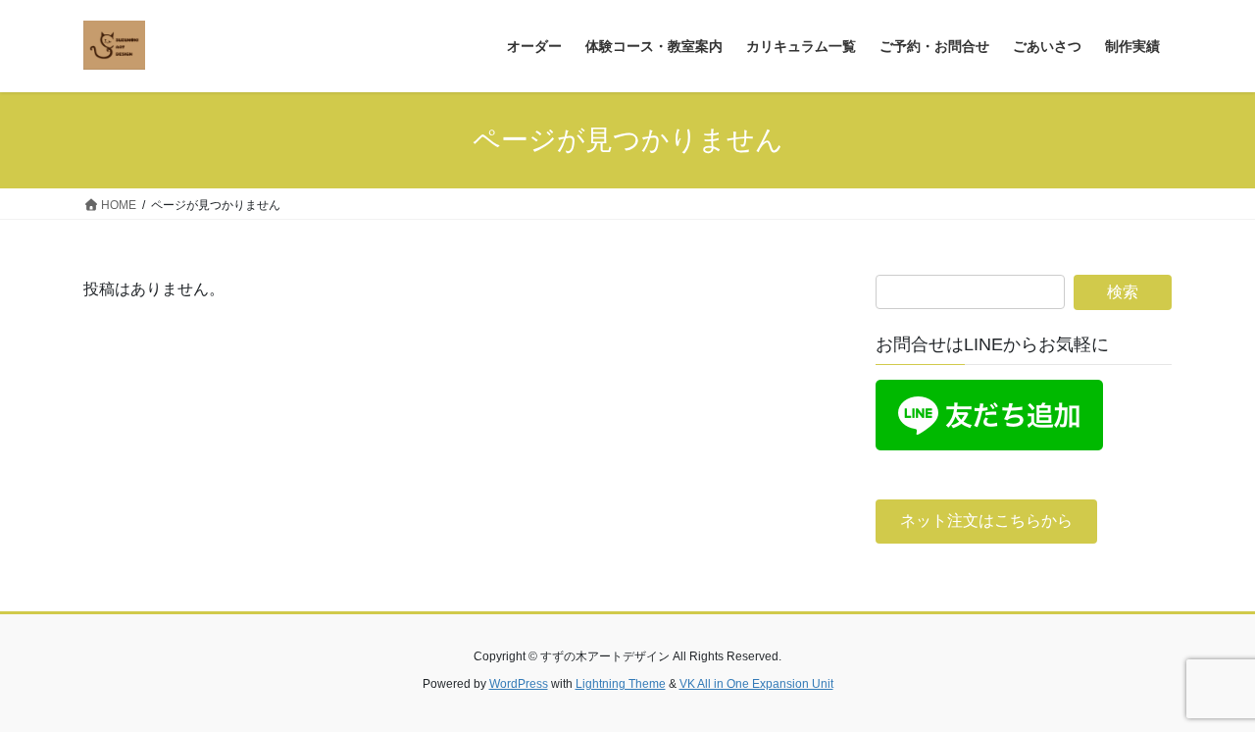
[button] (986, 521)
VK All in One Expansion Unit (756, 684)
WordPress (518, 684)
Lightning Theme (621, 684)
